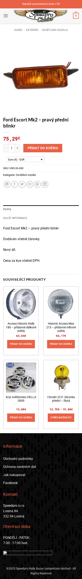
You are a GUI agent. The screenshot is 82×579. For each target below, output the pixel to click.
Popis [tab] (7, 209)
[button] (5, 16)
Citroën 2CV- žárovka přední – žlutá (61, 399)
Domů (18, 30)
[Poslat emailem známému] (29, 184)
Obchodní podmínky (18, 459)
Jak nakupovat (14, 475)
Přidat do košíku (43, 148)
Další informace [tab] (15, 218)
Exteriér (32, 30)
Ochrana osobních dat (19, 467)
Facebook (10, 483)
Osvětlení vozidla (55, 30)
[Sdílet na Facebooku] (14, 184)
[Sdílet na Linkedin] (44, 184)
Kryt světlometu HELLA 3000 (21, 399)
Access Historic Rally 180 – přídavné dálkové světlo (21, 327)
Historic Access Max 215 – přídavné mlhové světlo (61, 327)
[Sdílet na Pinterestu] (37, 184)
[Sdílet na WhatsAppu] (7, 184)
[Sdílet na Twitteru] (22, 184)
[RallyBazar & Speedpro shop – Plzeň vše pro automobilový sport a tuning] (40, 15)
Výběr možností (60, 417)
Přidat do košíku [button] (21, 344)
